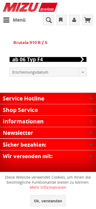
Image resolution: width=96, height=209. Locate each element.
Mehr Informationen (48, 187)
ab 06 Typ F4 (27, 59)
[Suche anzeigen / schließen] (48, 20)
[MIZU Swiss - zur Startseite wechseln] (30, 7)
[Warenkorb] (87, 20)
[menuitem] (14, 20)
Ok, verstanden (48, 200)
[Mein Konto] (74, 20)
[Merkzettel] (61, 20)
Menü (19, 20)
